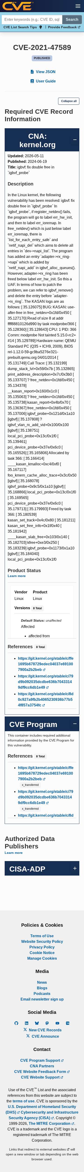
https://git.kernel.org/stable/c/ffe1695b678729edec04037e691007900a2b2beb (46, 664)
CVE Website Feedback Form (40, 1072)
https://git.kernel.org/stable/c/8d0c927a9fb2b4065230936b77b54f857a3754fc (46, 699)
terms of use (24, 1101)
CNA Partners (42, 1066)
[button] (78, 6)
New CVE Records (45, 1030)
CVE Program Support (40, 1060)
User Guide (45, 81)
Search (72, 19)
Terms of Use (42, 936)
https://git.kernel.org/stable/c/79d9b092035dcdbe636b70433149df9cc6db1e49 (45, 681)
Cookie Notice (42, 953)
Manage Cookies (42, 958)
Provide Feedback (63, 27)
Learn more (17, 576)
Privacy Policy (42, 947)
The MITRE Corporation (50, 1124)
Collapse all (69, 101)
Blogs (42, 988)
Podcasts (42, 994)
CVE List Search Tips (20, 27)
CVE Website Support (40, 1077)
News (42, 982)
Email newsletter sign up (42, 999)
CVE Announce (45, 1036)
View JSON (45, 72)
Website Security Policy (42, 942)
